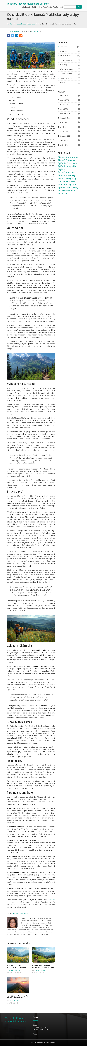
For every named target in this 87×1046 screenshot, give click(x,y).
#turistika (74, 157)
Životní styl (63, 65)
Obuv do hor (13, 100)
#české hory (72, 187)
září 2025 (62, 127)
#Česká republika (66, 172)
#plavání (62, 187)
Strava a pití (12, 107)
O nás (35, 1025)
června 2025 (63, 140)
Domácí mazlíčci (66, 60)
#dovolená (63, 181)
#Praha (61, 175)
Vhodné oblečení (14, 97)
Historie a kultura (66, 78)
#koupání (62, 160)
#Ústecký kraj (64, 178)
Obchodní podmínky (40, 1027)
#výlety (61, 169)
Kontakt (35, 1034)
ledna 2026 (63, 109)
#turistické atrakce (66, 190)
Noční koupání (26, 7)
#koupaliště (63, 157)
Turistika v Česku (66, 56)
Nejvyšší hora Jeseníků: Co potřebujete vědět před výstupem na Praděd (17, 998)
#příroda (62, 163)
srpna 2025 (63, 131)
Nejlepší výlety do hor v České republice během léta (43, 966)
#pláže (72, 181)
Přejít (79, 7)
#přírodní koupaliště (67, 166)
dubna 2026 (63, 96)
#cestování (72, 163)
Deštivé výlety (37, 7)
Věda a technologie (67, 69)
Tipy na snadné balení (16, 114)
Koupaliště (63, 51)
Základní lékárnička (15, 111)
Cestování (35, 31)
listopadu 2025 (64, 118)
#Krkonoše (73, 160)
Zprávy (62, 83)
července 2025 (64, 136)
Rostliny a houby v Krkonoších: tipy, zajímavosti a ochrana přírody (18, 967)
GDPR (35, 1032)
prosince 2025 (64, 114)
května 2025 (63, 145)
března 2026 (64, 100)
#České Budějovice (67, 184)
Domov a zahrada (66, 74)
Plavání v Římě (58, 7)
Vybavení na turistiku (16, 104)
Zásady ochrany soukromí (42, 1029)
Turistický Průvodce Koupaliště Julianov (28, 3)
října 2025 (63, 122)
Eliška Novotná (14, 31)
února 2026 (63, 105)
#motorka (62, 193)
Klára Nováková (14, 970)
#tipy (74, 178)
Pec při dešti (47, 7)
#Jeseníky (70, 175)
